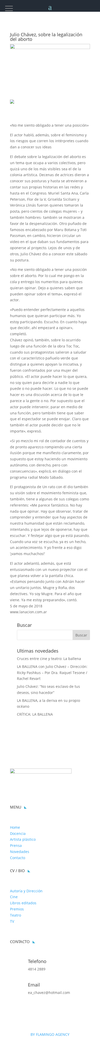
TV (12, 921)
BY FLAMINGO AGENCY (50, 1034)
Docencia (18, 833)
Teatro (15, 915)
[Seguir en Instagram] (14, 1010)
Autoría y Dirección (26, 890)
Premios (17, 909)
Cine (14, 896)
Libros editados (23, 902)
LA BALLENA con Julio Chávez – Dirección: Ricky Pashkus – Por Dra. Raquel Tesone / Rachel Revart (52, 672)
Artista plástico (23, 839)
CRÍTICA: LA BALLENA (35, 714)
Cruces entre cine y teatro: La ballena (49, 658)
